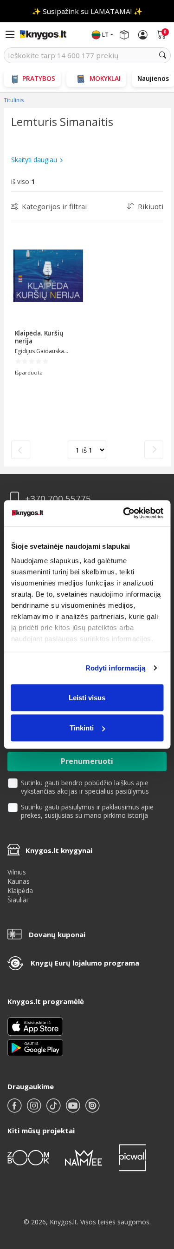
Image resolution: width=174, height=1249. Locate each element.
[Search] (162, 55)
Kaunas (18, 881)
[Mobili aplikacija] (35, 1047)
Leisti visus (87, 697)
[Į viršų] (155, 1183)
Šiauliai (17, 899)
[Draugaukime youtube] (74, 1109)
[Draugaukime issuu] (92, 1109)
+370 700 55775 (58, 498)
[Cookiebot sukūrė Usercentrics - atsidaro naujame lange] (123, 513)
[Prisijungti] (142, 34)
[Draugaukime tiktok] (54, 1109)
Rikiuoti (150, 206)
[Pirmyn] (153, 450)
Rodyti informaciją (115, 668)
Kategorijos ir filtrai (54, 206)
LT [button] (105, 35)
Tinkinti (82, 728)
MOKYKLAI (105, 78)
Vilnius (16, 872)
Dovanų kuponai (57, 934)
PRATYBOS (38, 78)
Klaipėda (20, 890)
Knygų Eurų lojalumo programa (85, 962)
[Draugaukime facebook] (15, 1109)
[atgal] (20, 450)
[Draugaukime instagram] (35, 1109)
